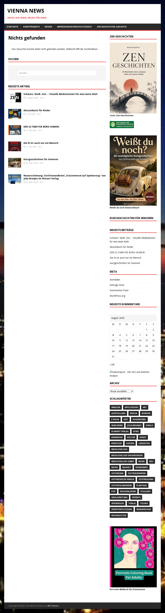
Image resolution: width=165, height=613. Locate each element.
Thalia (132, 503)
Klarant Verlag (120, 431)
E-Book (115, 419)
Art (145, 407)
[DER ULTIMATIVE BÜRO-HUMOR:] (14, 132)
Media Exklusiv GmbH (122, 461)
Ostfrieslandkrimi (121, 485)
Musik (141, 461)
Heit (126, 419)
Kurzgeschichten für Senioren (41, 159)
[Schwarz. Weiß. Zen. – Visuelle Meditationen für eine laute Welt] (14, 100)
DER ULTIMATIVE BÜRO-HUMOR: (41, 126)
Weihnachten (118, 515)
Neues (114, 467)
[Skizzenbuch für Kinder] (14, 116)
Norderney (142, 467)
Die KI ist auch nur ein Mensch (41, 142)
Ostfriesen (117, 473)
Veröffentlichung (121, 509)
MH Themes (53, 605)
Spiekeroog (117, 503)
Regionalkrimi (128, 491)
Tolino (144, 503)
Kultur (131, 437)
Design (48, 26)
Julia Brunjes (134, 425)
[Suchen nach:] (57, 73)
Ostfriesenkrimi (137, 473)
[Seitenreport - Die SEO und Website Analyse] (133, 375)
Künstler (116, 443)
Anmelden (115, 279)
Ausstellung (118, 413)
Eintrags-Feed (117, 284)
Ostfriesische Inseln (122, 479)
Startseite (12, 26)
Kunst (143, 437)
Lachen (130, 443)
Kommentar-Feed (119, 290)
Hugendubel (139, 419)
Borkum (146, 413)
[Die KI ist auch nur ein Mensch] (14, 149)
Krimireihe (117, 437)
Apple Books (131, 407)
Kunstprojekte (31, 26)
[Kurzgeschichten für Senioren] (14, 165)
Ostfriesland (146, 479)
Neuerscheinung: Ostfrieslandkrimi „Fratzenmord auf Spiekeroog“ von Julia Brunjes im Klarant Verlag (65, 177)
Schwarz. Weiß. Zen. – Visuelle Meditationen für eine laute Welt (60, 94)
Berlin (133, 413)
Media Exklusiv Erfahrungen (127, 455)
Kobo (136, 431)
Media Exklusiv (119, 449)
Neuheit (126, 467)
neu (151, 461)
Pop (113, 491)
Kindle (149, 425)
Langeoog (144, 443)
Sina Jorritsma (119, 497)
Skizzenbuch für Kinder (37, 110)
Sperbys (136, 497)
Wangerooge (143, 509)
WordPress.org (117, 295)
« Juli (112, 364)
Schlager (145, 491)
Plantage (141, 485)
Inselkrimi (117, 425)
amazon (115, 407)
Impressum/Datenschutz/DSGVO (74, 26)
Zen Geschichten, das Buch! (112, 26)
